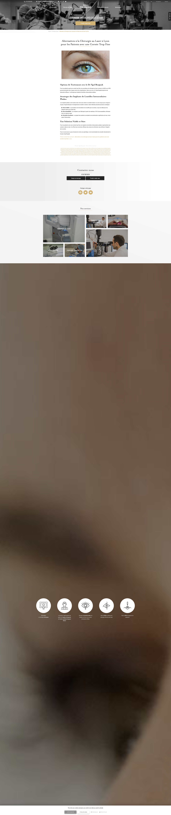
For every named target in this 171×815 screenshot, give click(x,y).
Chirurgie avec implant (68, 7)
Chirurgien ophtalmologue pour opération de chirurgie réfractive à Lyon (88, 151)
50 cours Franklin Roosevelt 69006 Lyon (45, 1)
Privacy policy (103, 812)
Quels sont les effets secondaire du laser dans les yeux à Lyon (93, 149)
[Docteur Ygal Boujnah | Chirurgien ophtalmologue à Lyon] (85, 7)
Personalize (95, 812)
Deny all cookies (83, 812)
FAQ (151, 1)
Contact (166, 1)
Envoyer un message (76, 178)
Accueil (145, 1)
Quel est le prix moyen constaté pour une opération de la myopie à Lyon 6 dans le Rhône (77, 148)
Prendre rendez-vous (85, 23)
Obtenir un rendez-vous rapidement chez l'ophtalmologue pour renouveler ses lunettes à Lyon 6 (83, 153)
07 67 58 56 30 (28, 1)
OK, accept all (71, 812)
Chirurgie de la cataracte (103, 7)
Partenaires (158, 1)
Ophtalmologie (118, 7)
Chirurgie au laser (53, 7)
